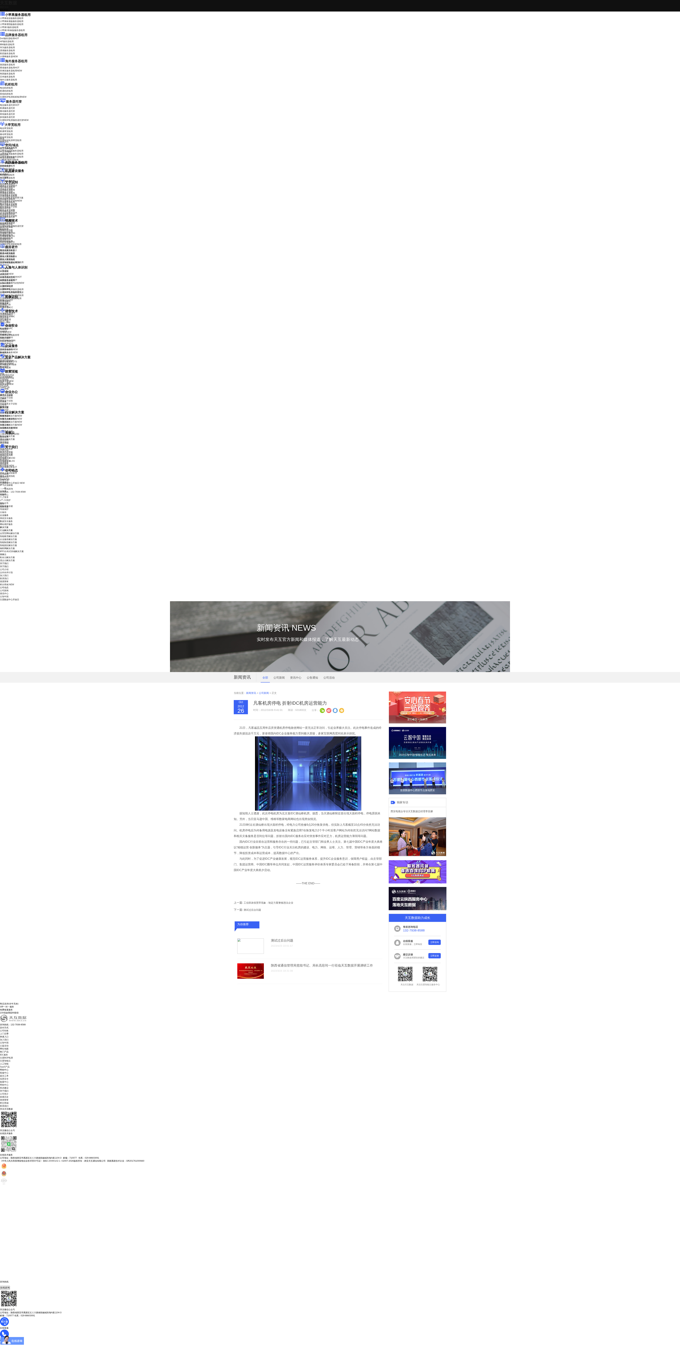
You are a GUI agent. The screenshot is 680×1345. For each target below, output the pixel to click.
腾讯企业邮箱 (6, 395)
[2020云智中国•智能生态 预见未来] (417, 758)
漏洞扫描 (6, 361)
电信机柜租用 (6, 88)
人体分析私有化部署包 (10, 292)
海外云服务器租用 (8, 79)
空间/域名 (12, 145)
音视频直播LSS (7, 236)
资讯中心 (4, 477)
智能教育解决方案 (8, 536)
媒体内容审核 (6, 227)
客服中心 (4, 1073)
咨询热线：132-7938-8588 (13, 492)
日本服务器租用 (7, 76)
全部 (265, 677)
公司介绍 (4, 450)
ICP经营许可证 (7, 375)
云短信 (3, 404)
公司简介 (4, 1094)
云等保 (5, 332)
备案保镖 (6, 384)
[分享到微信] (322, 710)
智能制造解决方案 (8, 542)
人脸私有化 (5, 289)
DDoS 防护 (5, 166)
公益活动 (4, 1045)
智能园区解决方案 (8, 545)
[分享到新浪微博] (328, 710)
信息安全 (4, 1079)
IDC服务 (4, 1055)
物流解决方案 (9, 428)
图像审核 (4, 306)
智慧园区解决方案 (11, 422)
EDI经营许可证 (7, 378)
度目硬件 (11, 247)
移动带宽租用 (6, 134)
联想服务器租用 (7, 53)
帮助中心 (4, 495)
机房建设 (4, 174)
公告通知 (312, 677)
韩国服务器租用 (7, 73)
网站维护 (6, 364)
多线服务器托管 (7, 117)
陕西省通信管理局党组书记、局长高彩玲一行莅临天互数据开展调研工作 (322, 965)
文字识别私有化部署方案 (11, 197)
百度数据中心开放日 (12, 483)
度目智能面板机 (10, 262)
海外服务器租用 (16, 61)
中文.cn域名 (5, 151)
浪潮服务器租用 (7, 50)
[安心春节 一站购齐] (417, 722)
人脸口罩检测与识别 (12, 283)
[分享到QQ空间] (341, 710)
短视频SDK (5, 239)
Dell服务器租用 (9, 38)
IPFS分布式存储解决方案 (12, 551)
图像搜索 (4, 303)
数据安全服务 (9, 352)
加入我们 (4, 456)
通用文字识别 (8, 185)
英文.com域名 (6, 148)
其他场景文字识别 (8, 216)
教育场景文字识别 (8, 204)
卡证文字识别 (6, 188)
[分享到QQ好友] (335, 710)
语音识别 (6, 314)
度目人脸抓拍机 (7, 259)
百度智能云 (5, 1061)
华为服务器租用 (7, 47)
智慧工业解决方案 (11, 419)
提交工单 (4, 1076)
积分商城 (7, 465)
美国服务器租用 (7, 64)
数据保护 (4, 367)
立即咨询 (434, 942)
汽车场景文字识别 (8, 194)
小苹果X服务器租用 (9, 27)
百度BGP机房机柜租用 (13, 97)
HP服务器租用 (7, 41)
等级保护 (4, 329)
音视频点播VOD (7, 233)
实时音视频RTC (7, 242)
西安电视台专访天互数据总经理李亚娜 (412, 811)
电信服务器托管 (9, 105)
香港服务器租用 (9, 67)
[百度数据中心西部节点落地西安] (417, 793)
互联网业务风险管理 (9, 335)
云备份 (3, 512)
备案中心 (4, 1082)
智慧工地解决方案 (11, 425)
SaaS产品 (5, 387)
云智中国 (4, 480)
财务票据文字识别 (8, 207)
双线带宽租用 (6, 137)
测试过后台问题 (252, 909)
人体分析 (6, 274)
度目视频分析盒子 (8, 250)
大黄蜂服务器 (9, 56)
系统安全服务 (9, 349)
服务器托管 (14, 101)
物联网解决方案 (7, 548)
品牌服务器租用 (16, 35)
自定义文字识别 (7, 210)
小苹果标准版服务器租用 (11, 21)
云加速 (3, 401)
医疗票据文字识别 (11, 201)
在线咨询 (5, 1287)
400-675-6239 (7, 1284)
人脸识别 (4, 271)
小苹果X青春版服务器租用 (12, 30)
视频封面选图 (6, 230)
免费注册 (4, 507)
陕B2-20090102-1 (51, 1161)
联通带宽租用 (6, 131)
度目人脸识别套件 (8, 256)
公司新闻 (4, 474)
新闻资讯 (251, 693)
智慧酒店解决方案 (11, 416)
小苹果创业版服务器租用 (11, 18)
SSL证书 (6, 341)
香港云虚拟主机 (7, 157)
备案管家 (6, 381)
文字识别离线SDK (8, 213)
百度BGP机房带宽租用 (10, 140)
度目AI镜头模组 (7, 253)
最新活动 (4, 7)
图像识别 (6, 300)
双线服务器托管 (7, 114)
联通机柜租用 (6, 91)
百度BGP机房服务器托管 (14, 120)
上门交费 (4, 1033)
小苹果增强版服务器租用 (11, 24)
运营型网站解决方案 (9, 533)
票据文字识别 (6, 191)
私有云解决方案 (7, 436)
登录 (2, 503)
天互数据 (8, 2)
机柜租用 (11, 84)
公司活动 (329, 677)
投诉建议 (4, 1088)
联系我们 (4, 459)
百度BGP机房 (6, 1058)
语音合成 (4, 317)
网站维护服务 (6, 524)
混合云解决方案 (7, 439)
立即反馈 (434, 955)
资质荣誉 (4, 462)
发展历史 (4, 1097)
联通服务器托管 (7, 108)
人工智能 (4, 177)
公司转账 (4, 1030)
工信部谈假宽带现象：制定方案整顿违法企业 (268, 902)
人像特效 (6, 286)
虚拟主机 (4, 154)
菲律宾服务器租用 (11, 70)
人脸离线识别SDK (11, 277)
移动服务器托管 (7, 111)
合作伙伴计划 (6, 453)
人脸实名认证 (8, 280)
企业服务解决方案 (8, 539)
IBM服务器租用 (7, 44)
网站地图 (4, 1049)
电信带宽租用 (6, 128)
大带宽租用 (13, 125)
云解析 (3, 398)
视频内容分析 (6, 224)
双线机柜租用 (6, 94)
